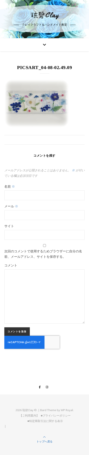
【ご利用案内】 (29, 415)
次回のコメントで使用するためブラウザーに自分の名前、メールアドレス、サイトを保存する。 (43, 254)
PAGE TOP (83, 437)
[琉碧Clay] (44, 15)
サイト (9, 226)
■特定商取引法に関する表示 (45, 421)
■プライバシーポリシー (56, 415)
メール (11, 206)
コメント (10, 265)
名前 (9, 186)
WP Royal (67, 410)
